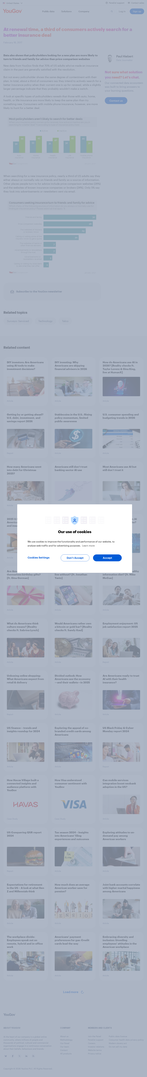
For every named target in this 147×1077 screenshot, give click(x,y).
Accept (107, 558)
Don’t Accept (75, 558)
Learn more (88, 545)
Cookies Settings (39, 557)
